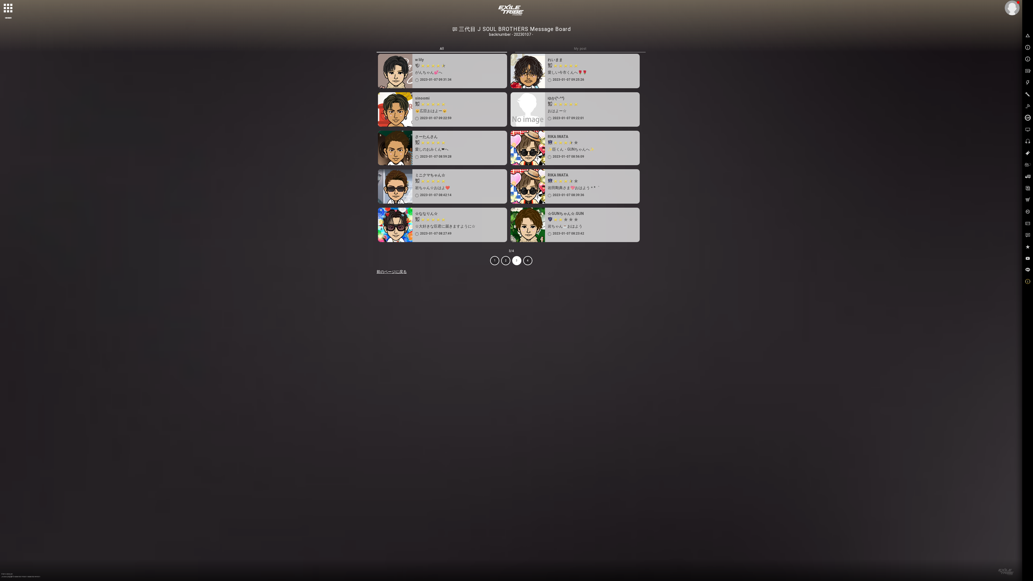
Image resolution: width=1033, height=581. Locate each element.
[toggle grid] (8, 8)
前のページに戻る (392, 272)
